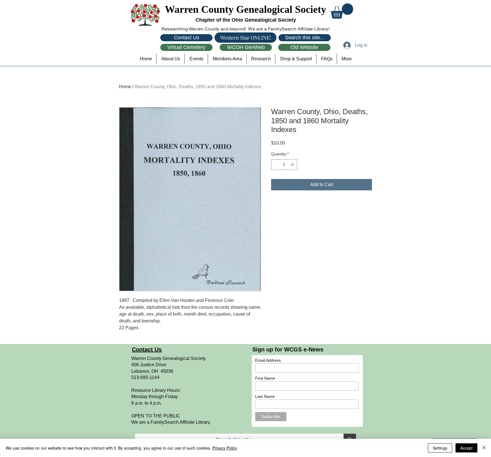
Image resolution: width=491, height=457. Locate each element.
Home (125, 86)
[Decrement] (275, 165)
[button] (341, 10)
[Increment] (292, 165)
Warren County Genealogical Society (245, 9)
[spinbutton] (284, 165)
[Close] (484, 447)
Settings (440, 448)
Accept (466, 448)
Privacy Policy (224, 448)
